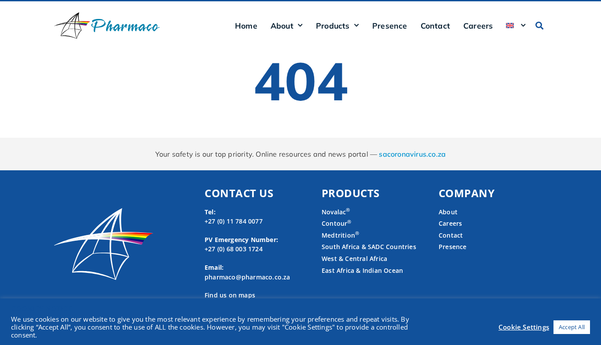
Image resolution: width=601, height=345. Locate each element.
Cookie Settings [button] (523, 327)
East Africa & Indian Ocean (362, 270)
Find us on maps (230, 295)
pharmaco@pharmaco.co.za (247, 277)
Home (246, 25)
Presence (389, 25)
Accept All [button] (572, 327)
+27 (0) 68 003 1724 (234, 249)
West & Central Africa (354, 258)
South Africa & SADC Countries (369, 246)
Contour (337, 223)
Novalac (336, 212)
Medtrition (338, 235)
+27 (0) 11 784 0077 (234, 221)
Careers (478, 25)
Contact (435, 25)
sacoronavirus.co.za (412, 154)
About (448, 212)
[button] (539, 25)
